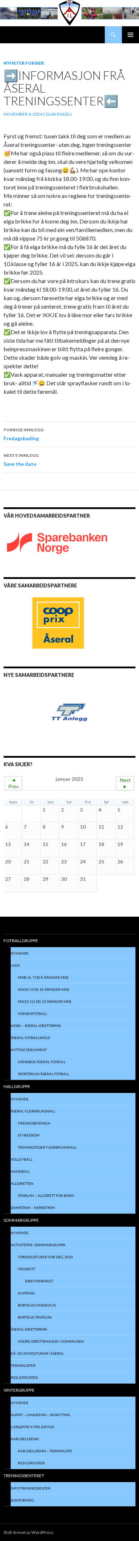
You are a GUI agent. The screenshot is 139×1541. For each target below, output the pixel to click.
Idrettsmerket (39, 1281)
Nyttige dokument (29, 1050)
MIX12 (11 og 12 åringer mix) (44, 1001)
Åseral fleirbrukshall (33, 1111)
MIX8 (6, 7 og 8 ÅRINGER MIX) (43, 977)
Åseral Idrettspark (29, 1329)
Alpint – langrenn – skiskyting (40, 1415)
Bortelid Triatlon (35, 1317)
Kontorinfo (22, 1500)
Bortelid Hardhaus (37, 1305)
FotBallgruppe (21, 940)
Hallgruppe (17, 1086)
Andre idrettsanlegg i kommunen (51, 1341)
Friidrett (26, 1269)
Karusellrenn (25, 1439)
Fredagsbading (23, 434)
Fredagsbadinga (34, 1123)
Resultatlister (24, 1377)
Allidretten (22, 1183)
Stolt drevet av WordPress (28, 1532)
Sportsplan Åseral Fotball (43, 1074)
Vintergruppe (19, 1390)
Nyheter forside (24, 63)
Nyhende (20, 953)
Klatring (26, 1293)
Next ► (125, 783)
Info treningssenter (31, 1488)
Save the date (21, 460)
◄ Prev (13, 783)
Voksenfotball (32, 1013)
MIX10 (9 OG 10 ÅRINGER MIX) (43, 989)
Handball (20, 1171)
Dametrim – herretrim (33, 1207)
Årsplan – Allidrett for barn (46, 1195)
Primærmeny (130, 34)
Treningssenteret (24, 1475)
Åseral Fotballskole (30, 1037)
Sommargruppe (21, 1220)
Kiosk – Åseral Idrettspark (36, 1025)
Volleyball (21, 1159)
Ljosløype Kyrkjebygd (32, 1427)
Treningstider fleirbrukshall (47, 1147)
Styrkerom (29, 1135)
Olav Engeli (58, 114)
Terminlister (23, 1365)
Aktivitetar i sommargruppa (38, 1245)
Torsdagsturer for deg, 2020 (45, 1257)
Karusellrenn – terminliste (45, 1451)
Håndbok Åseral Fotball (42, 1062)
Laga (15, 965)
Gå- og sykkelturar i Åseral (37, 1353)
